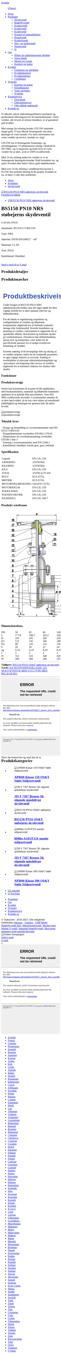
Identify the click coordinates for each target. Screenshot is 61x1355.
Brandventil (20, 37)
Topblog (28, 922)
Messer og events (23, 61)
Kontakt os (13, 108)
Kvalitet (12, 67)
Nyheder (12, 81)
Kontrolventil (21, 40)
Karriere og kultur (23, 64)
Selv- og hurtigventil (24, 43)
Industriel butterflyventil (31, 928)
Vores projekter (22, 90)
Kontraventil (20, 25)
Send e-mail (7, 937)
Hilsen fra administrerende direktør (32, 55)
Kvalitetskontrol (22, 73)
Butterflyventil (21, 22)
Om (10, 52)
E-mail (23, 264)
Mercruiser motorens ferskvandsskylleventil (28, 930)
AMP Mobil (41, 922)
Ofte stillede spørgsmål (26, 105)
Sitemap (18, 922)
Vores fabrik (20, 58)
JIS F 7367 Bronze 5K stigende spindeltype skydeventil (29, 800)
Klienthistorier (21, 87)
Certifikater (20, 79)
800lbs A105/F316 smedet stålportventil (31, 840)
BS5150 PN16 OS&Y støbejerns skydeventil (36, 664)
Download (19, 99)
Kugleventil (20, 28)
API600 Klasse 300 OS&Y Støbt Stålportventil (31, 882)
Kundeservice (15, 96)
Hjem (11, 13)
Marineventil (48, 925)
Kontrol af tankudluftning (27, 34)
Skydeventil (20, 19)
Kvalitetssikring (22, 76)
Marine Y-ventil (9, 928)
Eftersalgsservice (23, 102)
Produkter (13, 16)
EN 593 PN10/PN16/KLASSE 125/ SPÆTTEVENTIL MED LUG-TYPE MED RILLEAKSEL (24, 670)
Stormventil (20, 46)
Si (15, 49)
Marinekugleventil (31, 925)
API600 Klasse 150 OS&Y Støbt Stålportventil (31, 778)
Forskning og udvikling (26, 70)
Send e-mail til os (10, 264)
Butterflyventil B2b (11, 925)
